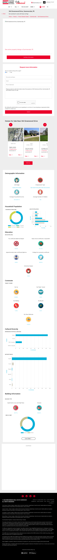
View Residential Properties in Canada (9, 519)
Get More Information (29, 57)
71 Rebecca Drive (28, 150)
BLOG (45, 499)
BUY (9, 6)
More (32, 6)
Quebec (12, 505)
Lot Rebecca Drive (12, 149)
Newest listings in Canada (21, 519)
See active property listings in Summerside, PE (19, 49)
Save (10, 155)
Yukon (24, 506)
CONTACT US (35, 499)
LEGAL (45, 501)
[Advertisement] (28, 468)
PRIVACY (48, 501)
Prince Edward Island (19, 506)
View (19, 155)
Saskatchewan (31, 505)
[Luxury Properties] (48, 2)
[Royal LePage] (14, 2)
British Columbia (21, 505)
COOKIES (52, 501)
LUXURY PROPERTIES (50, 499)
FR (47, 6)
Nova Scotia (12, 506)
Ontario (9, 505)
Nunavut (28, 506)
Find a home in (5, 505)
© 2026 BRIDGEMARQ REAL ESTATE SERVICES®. (14, 500)
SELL (16, 6)
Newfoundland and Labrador (46, 505)
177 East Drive (44, 150)
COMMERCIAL (33, 501)
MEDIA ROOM (40, 499)
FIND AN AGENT (24, 6)
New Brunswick (37, 505)
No (6, 72)
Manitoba (26, 505)
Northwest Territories (6, 506)
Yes (11, 72)
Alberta (16, 505)
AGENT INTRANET (40, 501)
